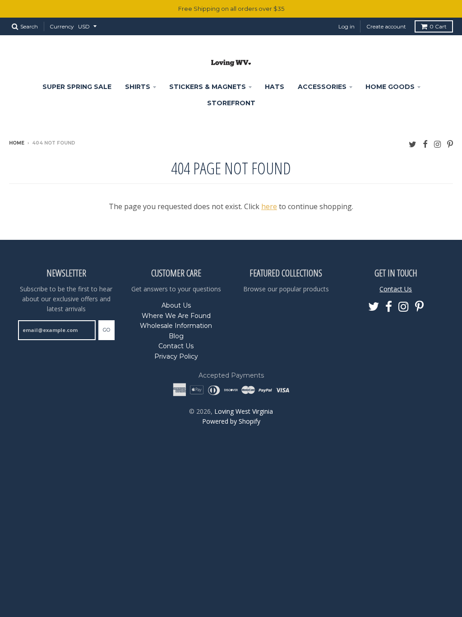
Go (106, 330)
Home (16, 143)
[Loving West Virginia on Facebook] (425, 143)
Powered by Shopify (231, 421)
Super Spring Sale (76, 87)
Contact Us (176, 346)
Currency (62, 26)
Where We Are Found (176, 316)
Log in (346, 26)
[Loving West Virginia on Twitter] (412, 143)
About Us (176, 305)
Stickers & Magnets (207, 87)
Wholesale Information (176, 326)
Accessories (322, 87)
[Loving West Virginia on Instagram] (437, 143)
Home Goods (390, 87)
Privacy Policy (176, 356)
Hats (274, 87)
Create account (386, 26)
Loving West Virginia (243, 411)
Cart (438, 26)
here (269, 206)
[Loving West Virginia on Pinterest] (450, 143)
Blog (176, 336)
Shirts (137, 87)
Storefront (231, 103)
